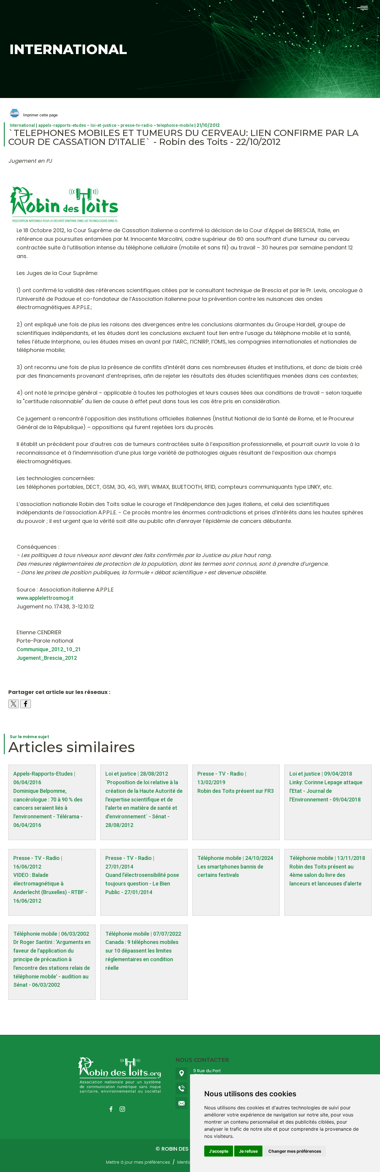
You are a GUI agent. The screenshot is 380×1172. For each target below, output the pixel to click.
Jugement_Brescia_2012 (47, 658)
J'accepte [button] (218, 1151)
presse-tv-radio (136, 125)
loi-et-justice (103, 125)
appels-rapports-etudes (62, 125)
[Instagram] (125, 1109)
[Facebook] (114, 1109)
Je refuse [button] (248, 1151)
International (22, 125)
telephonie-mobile (175, 125)
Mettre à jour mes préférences (138, 1162)
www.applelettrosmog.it (45, 598)
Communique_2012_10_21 (49, 649)
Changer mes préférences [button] (294, 1151)
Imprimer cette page (40, 115)
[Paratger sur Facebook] (25, 704)
